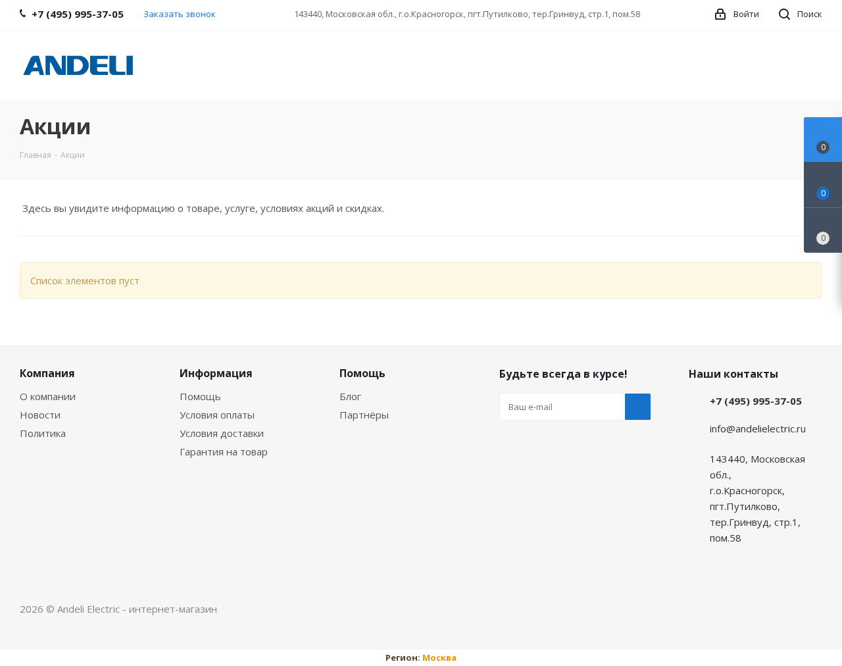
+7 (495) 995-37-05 (756, 400)
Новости (40, 414)
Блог (350, 396)
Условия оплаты (217, 414)
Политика (43, 433)
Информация (216, 373)
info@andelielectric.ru (758, 428)
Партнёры (364, 414)
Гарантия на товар (224, 451)
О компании (48, 396)
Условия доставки (222, 433)
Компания (47, 373)
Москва (439, 657)
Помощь (200, 396)
